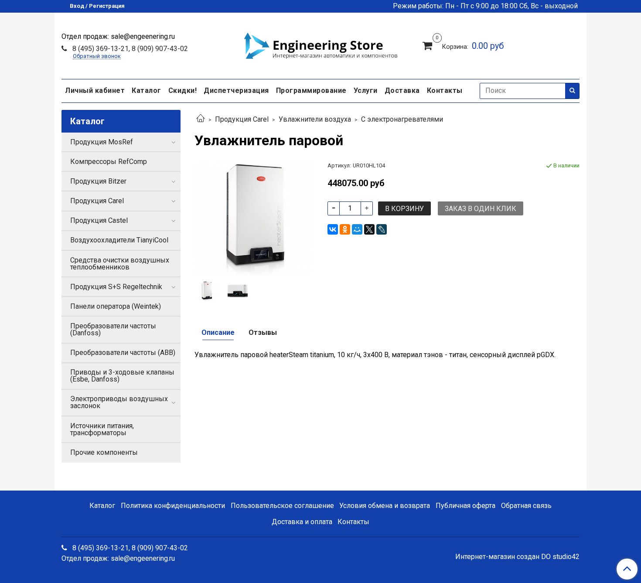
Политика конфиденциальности (173, 505)
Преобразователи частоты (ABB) (122, 352)
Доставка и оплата (302, 522)
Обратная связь (526, 505)
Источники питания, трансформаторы (102, 429)
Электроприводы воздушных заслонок (119, 402)
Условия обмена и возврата (384, 505)
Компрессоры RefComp (108, 161)
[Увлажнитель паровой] (254, 218)
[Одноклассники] (345, 229)
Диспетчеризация (236, 90)
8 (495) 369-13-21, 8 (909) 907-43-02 (129, 48)
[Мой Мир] (357, 229)
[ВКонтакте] (332, 229)
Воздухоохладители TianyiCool (119, 240)
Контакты (445, 90)
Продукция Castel (99, 220)
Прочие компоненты (104, 452)
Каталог (146, 90)
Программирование (311, 90)
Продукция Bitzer (98, 181)
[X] (369, 229)
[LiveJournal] (381, 229)
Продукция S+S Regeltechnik (116, 287)
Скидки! (182, 90)
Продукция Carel (242, 119)
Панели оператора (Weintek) (115, 306)
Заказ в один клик (480, 209)
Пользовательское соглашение (282, 505)
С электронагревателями (402, 119)
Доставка (402, 90)
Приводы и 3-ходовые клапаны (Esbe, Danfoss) (122, 375)
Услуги (366, 90)
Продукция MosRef (101, 142)
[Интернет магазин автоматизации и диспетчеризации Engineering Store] (320, 44)
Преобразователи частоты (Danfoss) (113, 329)
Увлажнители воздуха (315, 119)
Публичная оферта (465, 505)
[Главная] (200, 119)
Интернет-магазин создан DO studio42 (517, 556)
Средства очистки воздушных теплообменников (119, 263)
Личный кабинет (95, 90)
